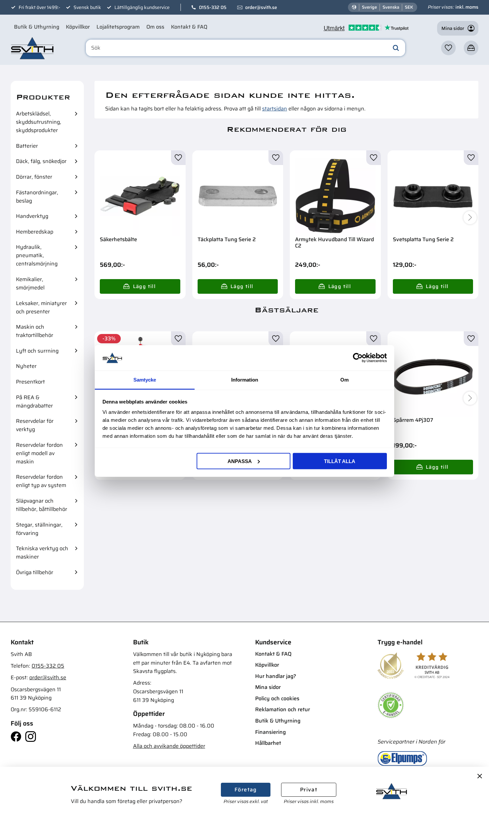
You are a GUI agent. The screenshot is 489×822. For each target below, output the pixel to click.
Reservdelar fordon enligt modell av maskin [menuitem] (39, 453)
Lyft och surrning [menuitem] (37, 351)
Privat (308, 789)
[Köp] (140, 286)
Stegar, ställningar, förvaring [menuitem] (39, 529)
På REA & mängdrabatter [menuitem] (34, 401)
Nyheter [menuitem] (26, 366)
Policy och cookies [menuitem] (277, 698)
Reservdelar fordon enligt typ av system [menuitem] (41, 481)
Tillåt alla (339, 461)
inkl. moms (466, 7)
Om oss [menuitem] (155, 27)
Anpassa (240, 461)
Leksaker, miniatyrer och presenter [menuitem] (41, 307)
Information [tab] (244, 380)
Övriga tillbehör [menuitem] (34, 572)
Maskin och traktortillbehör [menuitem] (34, 331)
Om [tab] (344, 380)
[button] (448, 48)
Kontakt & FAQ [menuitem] (189, 27)
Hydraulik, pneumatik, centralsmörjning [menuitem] (37, 255)
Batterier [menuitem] (27, 146)
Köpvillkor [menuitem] (78, 27)
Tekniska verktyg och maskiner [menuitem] (42, 552)
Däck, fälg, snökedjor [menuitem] (41, 161)
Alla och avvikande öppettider (169, 746)
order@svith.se (261, 7)
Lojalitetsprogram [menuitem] (118, 27)
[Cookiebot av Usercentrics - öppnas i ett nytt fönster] (358, 358)
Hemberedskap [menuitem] (34, 232)
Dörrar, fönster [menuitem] (34, 177)
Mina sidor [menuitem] (268, 687)
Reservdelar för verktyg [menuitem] (35, 425)
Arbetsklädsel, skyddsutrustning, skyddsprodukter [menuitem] (38, 121)
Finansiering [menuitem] (270, 732)
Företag (246, 789)
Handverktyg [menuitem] (32, 216)
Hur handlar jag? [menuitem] (275, 676)
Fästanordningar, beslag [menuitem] (37, 196)
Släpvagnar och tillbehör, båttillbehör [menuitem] (41, 505)
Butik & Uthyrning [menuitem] (36, 27)
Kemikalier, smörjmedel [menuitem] (30, 283)
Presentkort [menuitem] (30, 382)
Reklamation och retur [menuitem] (282, 709)
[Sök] (396, 48)
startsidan (274, 108)
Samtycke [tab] (144, 380)
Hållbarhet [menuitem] (268, 743)
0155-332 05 (213, 7)
